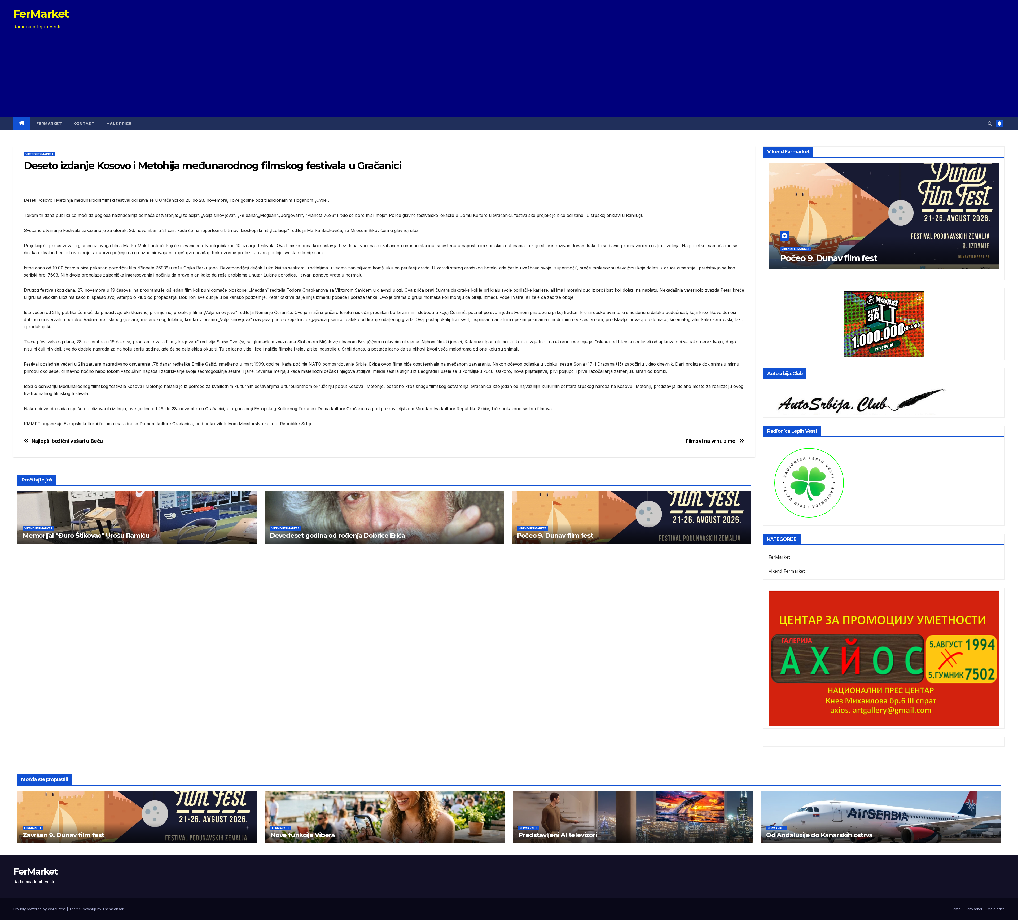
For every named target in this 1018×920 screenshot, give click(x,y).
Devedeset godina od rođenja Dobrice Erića (337, 535)
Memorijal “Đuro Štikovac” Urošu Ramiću (86, 535)
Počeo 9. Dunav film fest (555, 535)
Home (955, 909)
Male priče (118, 123)
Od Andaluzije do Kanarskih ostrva (819, 835)
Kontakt (84, 123)
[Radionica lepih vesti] (809, 482)
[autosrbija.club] (858, 399)
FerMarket (41, 14)
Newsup (89, 909)
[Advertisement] (509, 70)
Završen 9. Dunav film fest (63, 835)
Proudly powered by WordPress (40, 909)
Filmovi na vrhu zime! (711, 441)
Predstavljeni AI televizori (557, 835)
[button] (990, 123)
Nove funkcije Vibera (302, 835)
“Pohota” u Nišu (812, 258)
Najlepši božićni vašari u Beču (67, 441)
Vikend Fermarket (39, 154)
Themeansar (112, 909)
